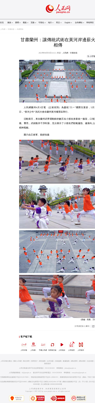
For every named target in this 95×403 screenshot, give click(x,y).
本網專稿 (20, 29)
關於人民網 (17, 361)
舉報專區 (90, 22)
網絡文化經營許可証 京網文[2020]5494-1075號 (44, 382)
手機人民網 (43, 350)
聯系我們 (47, 363)
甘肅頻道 (11, 29)
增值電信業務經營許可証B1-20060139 (44, 377)
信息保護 (90, 361)
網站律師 (82, 361)
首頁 (2, 22)
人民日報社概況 (6, 361)
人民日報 (24, 350)
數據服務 (66, 361)
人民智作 (81, 350)
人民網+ (33, 350)
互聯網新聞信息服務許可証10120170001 (14, 377)
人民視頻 (62, 350)
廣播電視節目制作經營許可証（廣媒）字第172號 (77, 377)
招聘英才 (34, 361)
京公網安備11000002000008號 (51, 384)
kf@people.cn (26, 372)
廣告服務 (42, 361)
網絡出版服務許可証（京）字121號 (75, 382)
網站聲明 (74, 361)
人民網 (2, 29)
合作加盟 (50, 361)
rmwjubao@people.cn (79, 372)
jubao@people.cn (70, 368)
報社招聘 (26, 361)
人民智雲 (71, 350)
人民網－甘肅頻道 (70, 53)
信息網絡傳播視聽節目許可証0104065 (13, 382)
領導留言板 (52, 350)
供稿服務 (58, 361)
